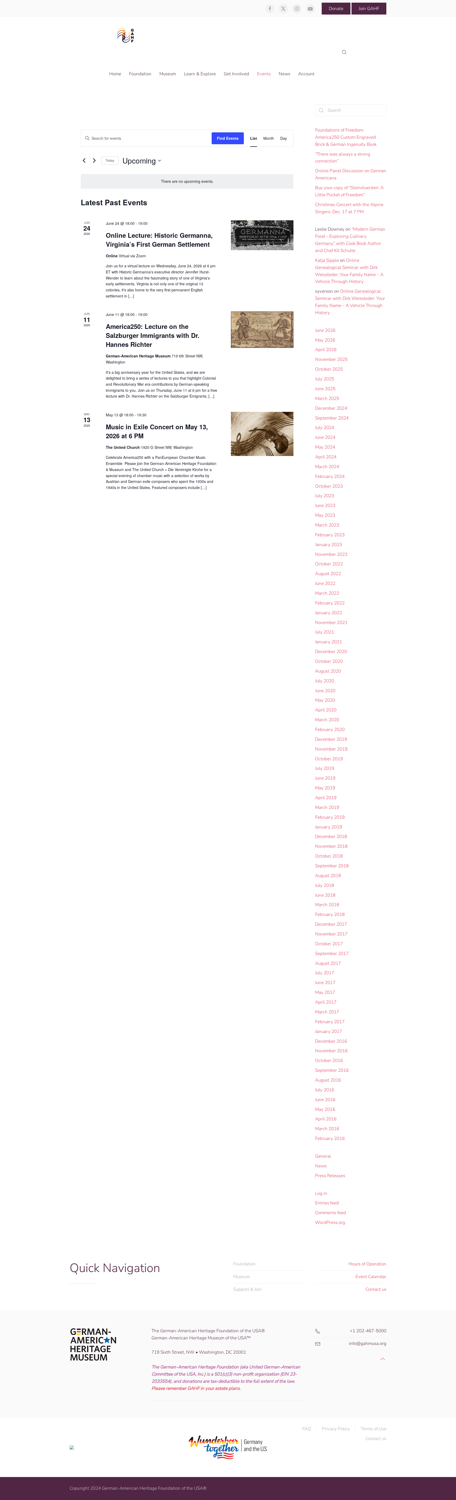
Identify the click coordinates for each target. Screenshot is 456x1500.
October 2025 (329, 369)
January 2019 (328, 827)
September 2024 (332, 418)
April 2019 (325, 798)
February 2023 (330, 535)
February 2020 (330, 729)
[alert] (187, 181)
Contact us (375, 1289)
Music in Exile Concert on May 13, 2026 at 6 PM (157, 431)
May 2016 (325, 1109)
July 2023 (324, 496)
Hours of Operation (367, 1264)
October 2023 (329, 486)
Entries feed (327, 1203)
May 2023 (325, 515)
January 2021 (328, 642)
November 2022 (331, 554)
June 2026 (325, 330)
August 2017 (328, 963)
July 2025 (324, 379)
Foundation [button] (140, 74)
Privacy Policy (336, 1429)
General (323, 1156)
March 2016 (327, 1129)
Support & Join (247, 1289)
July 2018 (324, 885)
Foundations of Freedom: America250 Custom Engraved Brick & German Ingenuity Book (346, 137)
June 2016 (325, 1100)
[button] (344, 52)
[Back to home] (127, 35)
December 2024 (331, 408)
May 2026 (325, 340)
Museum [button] (167, 74)
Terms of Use (373, 1429)
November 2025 (331, 359)
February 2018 (330, 914)
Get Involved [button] (236, 74)
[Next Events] (94, 160)
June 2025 (325, 389)
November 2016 (331, 1051)
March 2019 (327, 807)
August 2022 (328, 574)
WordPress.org (330, 1222)
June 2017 (325, 983)
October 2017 (329, 944)
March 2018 (327, 905)
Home (115, 74)
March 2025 (327, 398)
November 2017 (331, 934)
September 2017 (332, 954)
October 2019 (329, 759)
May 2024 (325, 447)
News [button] (284, 74)
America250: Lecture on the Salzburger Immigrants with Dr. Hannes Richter (153, 335)
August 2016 (328, 1080)
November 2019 (331, 749)
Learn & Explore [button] (200, 74)
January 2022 (328, 613)
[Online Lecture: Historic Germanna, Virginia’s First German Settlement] (262, 235)
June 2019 (325, 778)
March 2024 (327, 467)
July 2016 (324, 1090)
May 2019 (325, 788)
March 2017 (327, 1012)
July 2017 (324, 973)
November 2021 (331, 622)
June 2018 (325, 895)
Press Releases (330, 1176)
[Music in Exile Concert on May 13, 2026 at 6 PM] (262, 434)
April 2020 (325, 710)
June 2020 (325, 691)
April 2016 (325, 1119)
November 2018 (331, 846)
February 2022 (330, 603)
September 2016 (332, 1070)
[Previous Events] (84, 160)
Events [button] (264, 74)
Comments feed (330, 1213)
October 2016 (329, 1061)
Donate (336, 9)
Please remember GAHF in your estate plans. (196, 1388)
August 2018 (328, 876)
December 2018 (331, 836)
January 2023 (328, 545)
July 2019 (324, 768)
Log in (321, 1193)
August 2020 (328, 671)
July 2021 (324, 632)
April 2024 (325, 457)
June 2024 (325, 437)
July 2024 (324, 428)
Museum (241, 1277)
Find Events (228, 138)
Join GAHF (369, 9)
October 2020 (329, 661)
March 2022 (327, 593)
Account (306, 74)
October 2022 (329, 564)
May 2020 (325, 700)
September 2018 (332, 866)
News (321, 1166)
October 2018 (329, 856)
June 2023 (325, 505)
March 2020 (327, 720)
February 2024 (330, 476)
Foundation (244, 1264)
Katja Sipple (327, 260)
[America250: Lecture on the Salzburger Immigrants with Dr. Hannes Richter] (262, 329)
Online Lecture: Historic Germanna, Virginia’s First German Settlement (159, 240)
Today (110, 160)
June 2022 (325, 583)
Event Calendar (370, 1277)
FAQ (306, 1429)
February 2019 (330, 817)
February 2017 (330, 1022)
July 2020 (324, 681)
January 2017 (328, 1031)
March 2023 (327, 525)
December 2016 (331, 1041)
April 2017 (325, 1002)
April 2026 (325, 350)
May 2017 (325, 992)
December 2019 (331, 739)
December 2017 (331, 924)
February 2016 (330, 1138)
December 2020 (331, 652)
